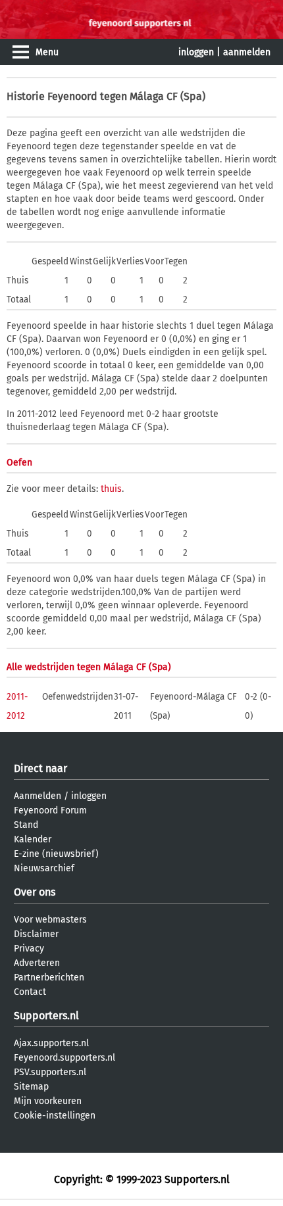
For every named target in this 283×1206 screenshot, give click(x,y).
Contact (30, 992)
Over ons (34, 892)
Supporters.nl (46, 1015)
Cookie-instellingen (54, 1115)
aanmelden (246, 52)
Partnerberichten (49, 977)
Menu (47, 52)
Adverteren (37, 963)
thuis (111, 488)
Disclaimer (36, 934)
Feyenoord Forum (50, 810)
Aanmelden (37, 796)
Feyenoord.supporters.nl (64, 1057)
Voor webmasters (50, 919)
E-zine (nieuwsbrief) (56, 853)
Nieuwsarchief (44, 868)
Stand (26, 825)
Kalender (32, 839)
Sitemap (31, 1086)
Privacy (29, 948)
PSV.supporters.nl (50, 1072)
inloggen (196, 52)
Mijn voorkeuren (48, 1101)
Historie (26, 96)
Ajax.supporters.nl (51, 1043)
